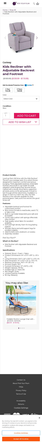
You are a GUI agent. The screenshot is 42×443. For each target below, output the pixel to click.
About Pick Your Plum (21, 383)
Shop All (13, 10)
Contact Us (21, 380)
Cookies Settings (21, 408)
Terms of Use (21, 394)
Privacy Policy (21, 390)
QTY (6, 113)
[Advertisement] (21, 153)
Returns (21, 404)
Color (8, 95)
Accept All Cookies (21, 439)
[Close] (39, 417)
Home (5, 10)
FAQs (21, 387)
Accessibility (21, 401)
